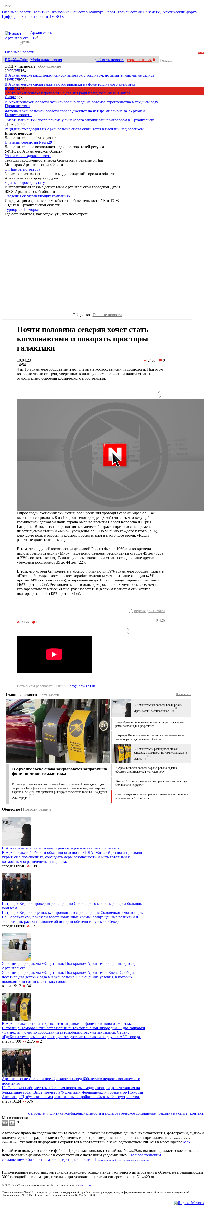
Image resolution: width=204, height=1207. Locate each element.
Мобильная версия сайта (24, 1109)
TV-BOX (56, 16)
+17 (33, 38)
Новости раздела (37, 809)
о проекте (36, 1113)
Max (186, 1142)
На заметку (152, 12)
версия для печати (149, 611)
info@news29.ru (82, 686)
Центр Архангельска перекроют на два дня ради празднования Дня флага (67, 93)
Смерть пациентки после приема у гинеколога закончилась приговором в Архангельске (80, 120)
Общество (79, 12)
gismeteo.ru (85, 1185)
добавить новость (109, 60)
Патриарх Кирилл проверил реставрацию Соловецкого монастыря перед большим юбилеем (149, 737)
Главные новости (16, 12)
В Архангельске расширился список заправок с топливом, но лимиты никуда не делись (79, 75)
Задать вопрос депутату (25, 182)
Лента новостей (49, 695)
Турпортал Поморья (22, 209)
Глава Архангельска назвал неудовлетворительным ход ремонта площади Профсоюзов (149, 724)
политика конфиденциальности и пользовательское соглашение (101, 1113)
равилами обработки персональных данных (124, 1160)
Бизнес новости (34, 16)
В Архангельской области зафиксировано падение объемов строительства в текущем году (81, 102)
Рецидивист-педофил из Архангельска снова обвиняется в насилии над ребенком (74, 129)
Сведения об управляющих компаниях (37, 196)
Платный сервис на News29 (28, 142)
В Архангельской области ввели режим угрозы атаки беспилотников (60, 848)
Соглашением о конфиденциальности (58, 1159)
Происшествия (129, 12)
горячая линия (139, 60)
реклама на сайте (172, 1113)
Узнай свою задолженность (28, 156)
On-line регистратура (22, 169)
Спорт (110, 12)
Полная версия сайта (21, 21)
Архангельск (41, 32)
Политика (40, 12)
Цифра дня (11, 16)
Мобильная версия (46, 60)
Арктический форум (179, 12)
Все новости (183, 694)
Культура (96, 12)
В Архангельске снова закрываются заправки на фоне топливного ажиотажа (70, 84)
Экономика (59, 12)
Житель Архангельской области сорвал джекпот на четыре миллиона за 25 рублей (75, 111)
